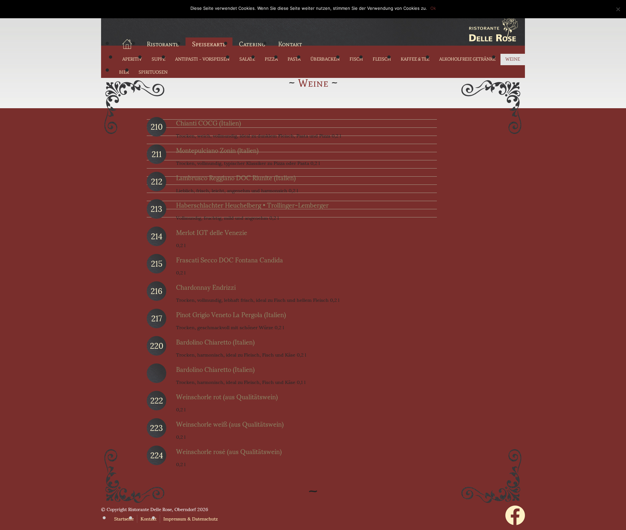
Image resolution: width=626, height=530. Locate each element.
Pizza (271, 59)
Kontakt (290, 44)
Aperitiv (132, 59)
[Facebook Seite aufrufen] (515, 523)
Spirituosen (153, 72)
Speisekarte (209, 44)
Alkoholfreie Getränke (467, 59)
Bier (124, 72)
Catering (252, 44)
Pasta (294, 59)
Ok (433, 8)
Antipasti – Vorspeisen (202, 59)
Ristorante (163, 44)
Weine (512, 59)
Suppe (158, 59)
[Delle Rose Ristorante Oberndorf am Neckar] (313, 27)
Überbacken (325, 59)
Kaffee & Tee (415, 59)
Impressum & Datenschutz (190, 519)
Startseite (124, 519)
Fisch (356, 59)
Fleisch (382, 59)
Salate (247, 59)
